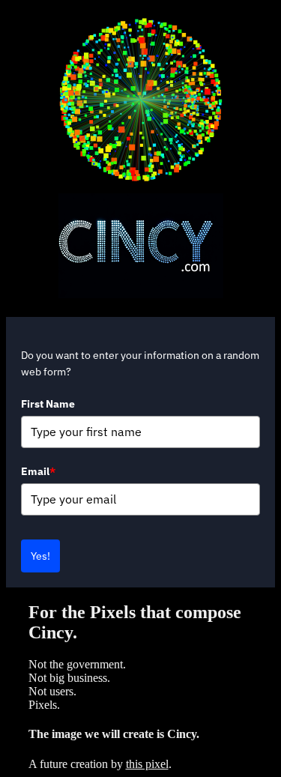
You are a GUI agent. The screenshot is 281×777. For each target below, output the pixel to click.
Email (38, 471)
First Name (48, 404)
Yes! (40, 556)
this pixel (147, 764)
